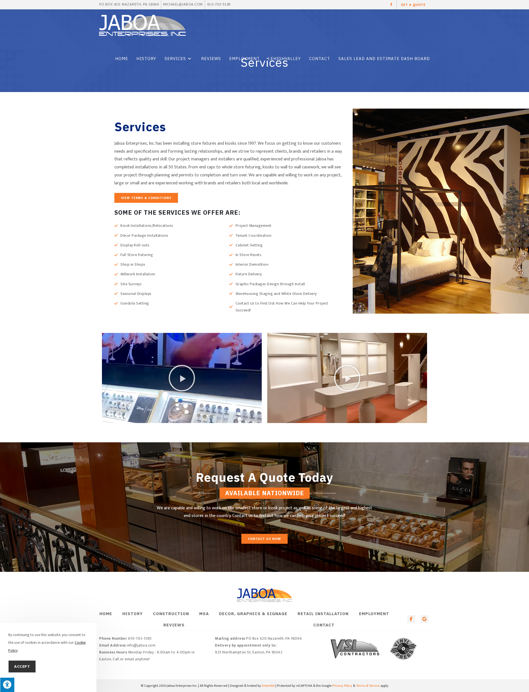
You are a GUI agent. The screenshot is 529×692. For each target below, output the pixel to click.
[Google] (424, 619)
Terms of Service (368, 685)
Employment (374, 613)
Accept (22, 666)
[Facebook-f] (411, 619)
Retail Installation (323, 613)
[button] (392, 4)
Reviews (174, 625)
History (132, 613)
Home (105, 613)
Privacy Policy (342, 685)
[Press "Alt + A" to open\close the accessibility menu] (7, 684)
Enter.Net (268, 685)
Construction (171, 613)
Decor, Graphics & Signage (253, 613)
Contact (323, 625)
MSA (204, 613)
